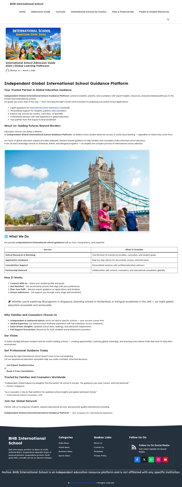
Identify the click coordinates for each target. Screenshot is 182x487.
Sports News (64, 455)
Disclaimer (98, 451)
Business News (65, 451)
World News (64, 447)
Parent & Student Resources (154, 11)
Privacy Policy (100, 455)
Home (22, 11)
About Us (98, 443)
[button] (168, 19)
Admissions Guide (40, 11)
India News (64, 443)
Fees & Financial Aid (123, 11)
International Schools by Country (88, 11)
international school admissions (45, 107)
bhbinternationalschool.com (82, 483)
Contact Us (99, 447)
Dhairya (13, 70)
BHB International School (26, 4)
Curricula (60, 11)
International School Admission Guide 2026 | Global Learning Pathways (30, 64)
